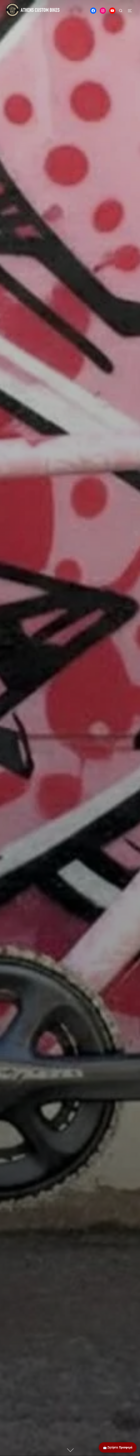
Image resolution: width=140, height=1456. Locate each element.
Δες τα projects (70, 684)
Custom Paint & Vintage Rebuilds (70, 635)
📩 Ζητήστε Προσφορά (117, 1447)
